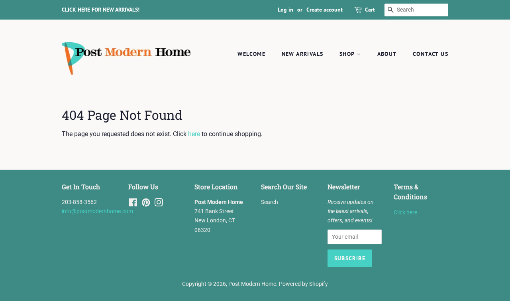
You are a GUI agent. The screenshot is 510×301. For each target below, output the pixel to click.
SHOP (348, 53)
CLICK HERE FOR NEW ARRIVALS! (100, 9)
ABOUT (387, 53)
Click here (405, 212)
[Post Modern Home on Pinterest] (145, 204)
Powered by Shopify (303, 284)
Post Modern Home (252, 284)
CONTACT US (430, 53)
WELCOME (251, 53)
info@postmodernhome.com (97, 211)
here (194, 134)
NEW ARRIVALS (303, 53)
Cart (370, 9)
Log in (285, 9)
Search (269, 202)
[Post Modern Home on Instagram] (158, 204)
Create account (324, 9)
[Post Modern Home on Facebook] (132, 204)
